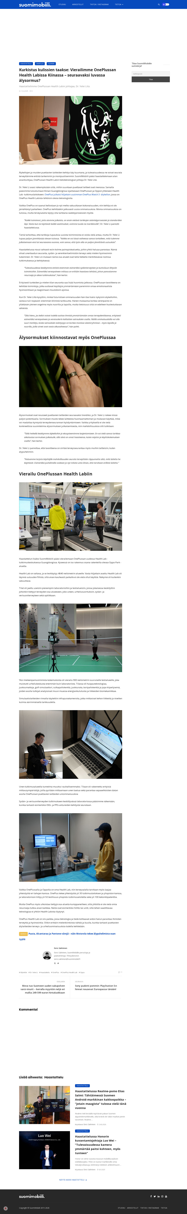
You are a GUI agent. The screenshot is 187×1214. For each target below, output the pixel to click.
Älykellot (23, 972)
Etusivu (62, 4)
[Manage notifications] (6, 1208)
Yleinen (51, 64)
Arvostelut (78, 4)
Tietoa (118, 4)
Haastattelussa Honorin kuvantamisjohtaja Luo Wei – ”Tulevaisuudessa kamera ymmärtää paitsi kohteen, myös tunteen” (97, 1145)
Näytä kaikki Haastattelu (71, 1180)
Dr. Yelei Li (34, 972)
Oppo (82, 972)
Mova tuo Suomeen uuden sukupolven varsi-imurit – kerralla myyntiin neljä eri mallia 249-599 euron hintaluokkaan (43, 989)
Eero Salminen (60, 948)
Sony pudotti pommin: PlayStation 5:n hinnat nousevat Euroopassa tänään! (96, 987)
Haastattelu (26, 64)
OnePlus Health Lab (69, 972)
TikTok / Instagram (99, 4)
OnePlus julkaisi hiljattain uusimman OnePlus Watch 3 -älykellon (77, 194)
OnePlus (40, 64)
